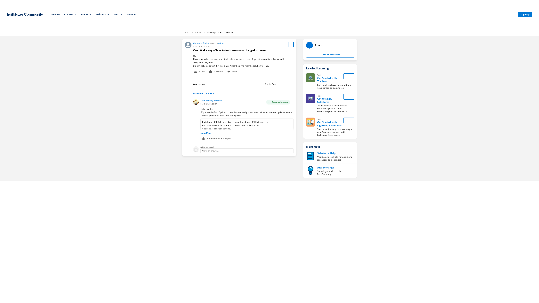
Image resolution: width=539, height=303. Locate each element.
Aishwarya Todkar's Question (220, 32)
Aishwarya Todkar (201, 43)
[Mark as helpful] (203, 138)
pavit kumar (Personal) (211, 100)
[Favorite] (291, 44)
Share (231, 72)
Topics (186, 32)
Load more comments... (204, 93)
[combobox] (278, 84)
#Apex (198, 32)
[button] (330, 55)
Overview (55, 14)
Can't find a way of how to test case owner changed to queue (229, 50)
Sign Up (525, 14)
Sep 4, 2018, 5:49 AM (201, 46)
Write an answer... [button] (210, 151)
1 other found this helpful (219, 138)
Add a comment (207, 147)
